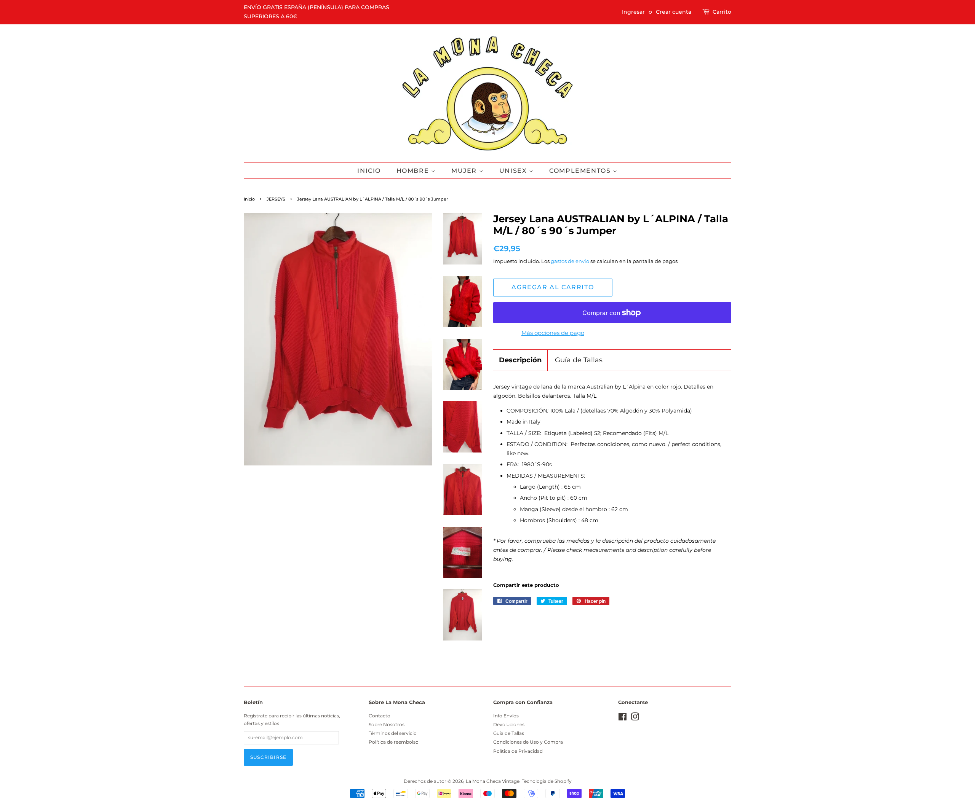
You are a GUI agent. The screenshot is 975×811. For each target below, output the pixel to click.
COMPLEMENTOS (581, 170)
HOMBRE (413, 170)
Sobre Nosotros (386, 724)
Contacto (379, 716)
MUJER (465, 170)
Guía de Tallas (579, 360)
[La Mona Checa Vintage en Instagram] (635, 718)
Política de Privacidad (518, 751)
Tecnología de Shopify (547, 781)
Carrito (722, 11)
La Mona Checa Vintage (492, 781)
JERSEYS (276, 199)
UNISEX (514, 170)
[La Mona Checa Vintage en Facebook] (622, 718)
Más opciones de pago (552, 332)
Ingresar (633, 11)
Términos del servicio (393, 733)
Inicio (369, 170)
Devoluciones (508, 724)
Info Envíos (506, 716)
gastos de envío (570, 261)
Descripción (520, 360)
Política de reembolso (394, 742)
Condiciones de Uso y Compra (528, 742)
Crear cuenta (673, 11)
